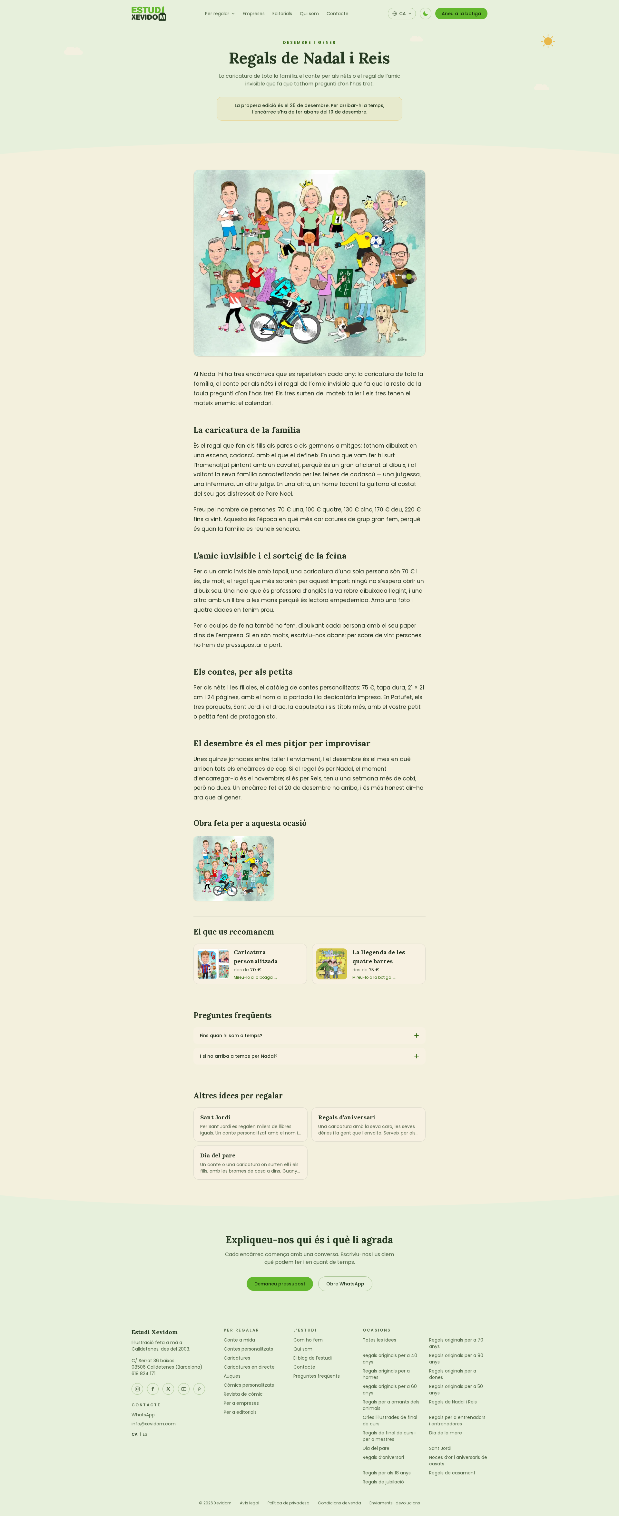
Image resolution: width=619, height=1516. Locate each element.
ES (145, 1434)
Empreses (254, 13)
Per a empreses (241, 1403)
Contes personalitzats (248, 1349)
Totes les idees (379, 1340)
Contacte (338, 13)
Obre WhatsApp (345, 1284)
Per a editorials (240, 1412)
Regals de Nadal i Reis (453, 1402)
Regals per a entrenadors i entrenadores (457, 1420)
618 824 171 (143, 1373)
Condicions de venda (339, 1503)
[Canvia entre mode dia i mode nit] (425, 13)
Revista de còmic (243, 1394)
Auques (232, 1376)
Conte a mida (239, 1340)
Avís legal (249, 1503)
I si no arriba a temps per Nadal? (239, 1056)
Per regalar (217, 13)
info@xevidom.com (154, 1424)
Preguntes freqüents (316, 1376)
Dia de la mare (445, 1433)
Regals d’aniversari (383, 1457)
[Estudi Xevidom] (149, 13)
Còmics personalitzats (249, 1385)
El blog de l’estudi (312, 1358)
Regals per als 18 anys (387, 1473)
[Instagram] (137, 1389)
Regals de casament (452, 1473)
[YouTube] (184, 1389)
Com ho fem (308, 1340)
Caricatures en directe (249, 1367)
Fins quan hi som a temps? (231, 1035)
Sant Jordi (440, 1448)
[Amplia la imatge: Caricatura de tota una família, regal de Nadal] (233, 868)
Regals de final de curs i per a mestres (389, 1436)
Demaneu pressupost (279, 1284)
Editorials (282, 13)
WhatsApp (143, 1415)
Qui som (309, 13)
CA (135, 1434)
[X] (168, 1389)
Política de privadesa (289, 1503)
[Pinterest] (199, 1389)
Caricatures (237, 1358)
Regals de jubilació (383, 1482)
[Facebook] (153, 1389)
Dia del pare (376, 1448)
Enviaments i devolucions (394, 1503)
